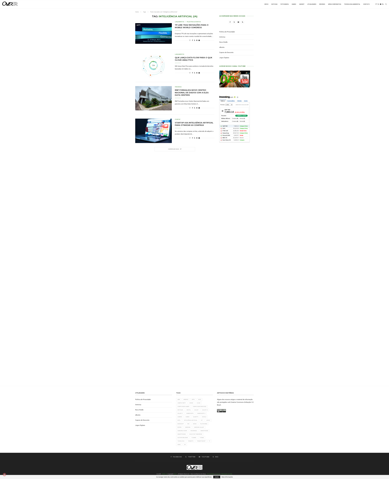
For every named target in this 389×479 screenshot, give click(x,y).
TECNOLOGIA (180, 441)
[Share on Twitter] (194, 40)
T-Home (202, 437)
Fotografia (285, 4)
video (179, 444)
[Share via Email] (199, 40)
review (179, 427)
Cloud (198, 403)
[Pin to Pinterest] (196, 40)
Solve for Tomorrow (195, 434)
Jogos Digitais (224, 58)
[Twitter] (378, 4)
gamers (179, 417)
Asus (199, 399)
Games (294, 4)
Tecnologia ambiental (352, 4)
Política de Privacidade (227, 32)
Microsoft (180, 424)
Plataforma (203, 424)
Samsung (187, 427)
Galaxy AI (205, 410)
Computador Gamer (183, 406)
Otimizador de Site (226, 474)
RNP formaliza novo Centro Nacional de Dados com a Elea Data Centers (192, 92)
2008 (163, 474)
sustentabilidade (182, 437)
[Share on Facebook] (192, 40)
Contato (366, 4)
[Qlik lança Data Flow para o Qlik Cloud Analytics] (153, 65)
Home (137, 12)
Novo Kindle (223, 42)
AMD (178, 399)
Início (266, 4)
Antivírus (222, 37)
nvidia (195, 424)
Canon (191, 403)
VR (185, 444)
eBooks (221, 47)
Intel (179, 420)
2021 (175, 474)
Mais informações (227, 477)
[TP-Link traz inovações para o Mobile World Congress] (153, 33)
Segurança (193, 430)
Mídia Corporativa (334, 4)
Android (185, 399)
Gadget (301, 4)
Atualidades (311, 4)
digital (189, 410)
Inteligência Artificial (190, 420)
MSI (188, 424)
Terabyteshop (201, 441)
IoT (202, 420)
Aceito (217, 477)
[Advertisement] (236, 231)
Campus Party (181, 403)
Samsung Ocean (182, 430)
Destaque (180, 410)
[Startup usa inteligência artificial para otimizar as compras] (153, 131)
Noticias (274, 4)
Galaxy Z (180, 413)
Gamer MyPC (190, 413)
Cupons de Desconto (226, 52)
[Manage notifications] (4, 474)
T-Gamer (193, 437)
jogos (208, 420)
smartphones (181, 434)
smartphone (204, 430)
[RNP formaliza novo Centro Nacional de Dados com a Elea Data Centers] (153, 98)
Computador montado (199, 406)
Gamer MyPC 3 (201, 413)
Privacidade (210, 474)
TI (209, 441)
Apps (193, 399)
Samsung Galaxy (199, 427)
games (187, 417)
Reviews (322, 4)
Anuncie (217, 474)
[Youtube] (380, 4)
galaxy (196, 410)
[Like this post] (190, 40)
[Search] (386, 4)
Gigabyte (195, 417)
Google (204, 417)
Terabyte (190, 441)
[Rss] (382, 4)
